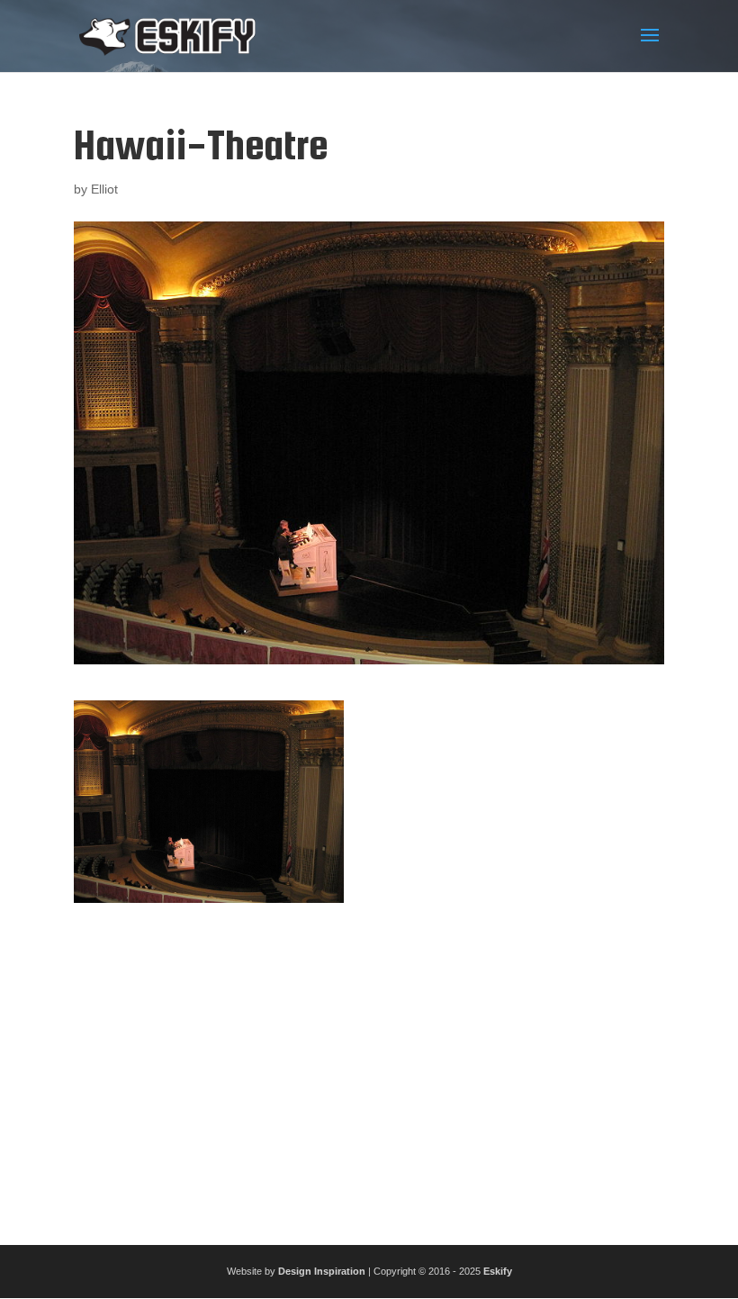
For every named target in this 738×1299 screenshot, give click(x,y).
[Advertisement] (369, 1067)
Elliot (104, 189)
